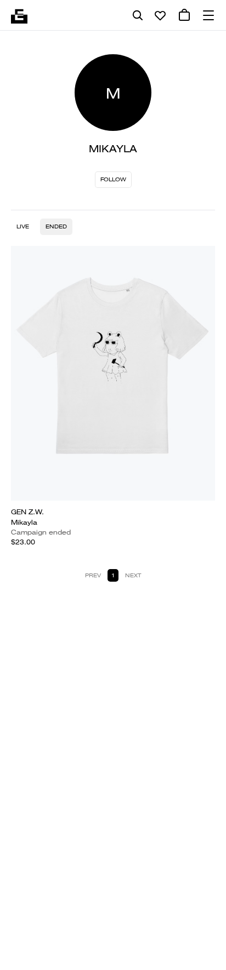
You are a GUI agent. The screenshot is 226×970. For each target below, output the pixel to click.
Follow (113, 179)
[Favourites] (160, 15)
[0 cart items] (184, 15)
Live (22, 226)
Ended (56, 226)
